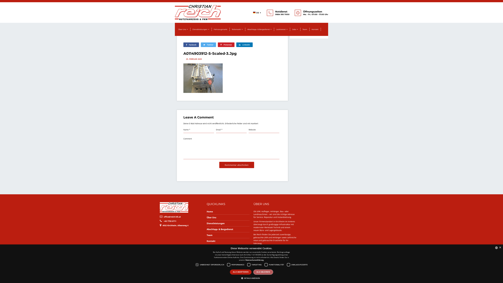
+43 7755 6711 (170, 221)
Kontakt (315, 29)
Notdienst (281, 11)
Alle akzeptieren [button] (240, 272)
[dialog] (251, 263)
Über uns (182, 29)
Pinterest (227, 44)
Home (210, 211)
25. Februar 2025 (194, 59)
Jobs (294, 29)
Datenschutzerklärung (254, 260)
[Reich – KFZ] (198, 12)
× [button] (500, 248)
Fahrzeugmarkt (220, 29)
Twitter (209, 44)
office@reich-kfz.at (172, 217)
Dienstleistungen (199, 29)
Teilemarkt (236, 29)
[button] (251, 278)
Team (304, 29)
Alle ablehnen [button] (263, 272)
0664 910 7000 (282, 14)
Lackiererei (281, 29)
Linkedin (246, 44)
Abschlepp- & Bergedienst (258, 29)
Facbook (192, 44)
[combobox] (496, 247)
